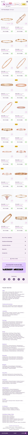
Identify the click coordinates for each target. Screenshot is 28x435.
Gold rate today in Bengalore (8, 417)
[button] (15, 433)
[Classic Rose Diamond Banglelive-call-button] (26, 75)
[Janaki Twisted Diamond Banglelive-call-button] (26, 31)
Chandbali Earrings (14, 325)
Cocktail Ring (5, 337)
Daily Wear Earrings (19, 326)
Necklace (4, 344)
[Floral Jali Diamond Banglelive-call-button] (26, 97)
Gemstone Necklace (6, 346)
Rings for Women (5, 407)
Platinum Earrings (5, 322)
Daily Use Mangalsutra (17, 393)
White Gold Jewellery (6, 315)
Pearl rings (4, 338)
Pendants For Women (6, 409)
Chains (18, 313)
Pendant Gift (10, 297)
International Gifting (20, 296)
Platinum (4, 313)
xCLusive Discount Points (20, 428)
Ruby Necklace (14, 346)
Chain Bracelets (5, 359)
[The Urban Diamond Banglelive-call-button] (12, 97)
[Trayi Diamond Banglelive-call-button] (26, 208)
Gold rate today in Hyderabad (8, 416)
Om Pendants (19, 382)
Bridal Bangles (13, 367)
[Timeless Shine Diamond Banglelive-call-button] (12, 186)
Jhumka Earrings (19, 322)
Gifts (3, 290)
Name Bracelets (12, 359)
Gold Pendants (5, 381)
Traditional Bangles (12, 368)
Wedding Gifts (5, 298)
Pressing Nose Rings (11, 375)
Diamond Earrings (11, 321)
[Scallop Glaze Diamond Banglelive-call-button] (12, 230)
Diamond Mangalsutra (14, 389)
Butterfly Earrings (5, 327)
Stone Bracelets (19, 359)
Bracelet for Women (6, 408)
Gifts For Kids (11, 295)
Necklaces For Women (6, 348)
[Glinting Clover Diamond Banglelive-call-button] (12, 53)
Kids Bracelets (19, 356)
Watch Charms (13, 313)
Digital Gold (20, 305)
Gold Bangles (4, 366)
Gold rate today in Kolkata (7, 422)
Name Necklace (21, 348)
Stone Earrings (11, 326)
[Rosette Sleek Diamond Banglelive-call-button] (12, 119)
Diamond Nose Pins (18, 374)
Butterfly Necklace (13, 349)
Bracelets (4, 355)
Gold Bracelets (5, 356)
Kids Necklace (19, 345)
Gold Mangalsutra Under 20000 (8, 392)
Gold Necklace (5, 345)
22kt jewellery (21, 312)
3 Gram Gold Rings (17, 338)
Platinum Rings (17, 333)
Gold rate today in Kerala (7, 420)
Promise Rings (10, 338)
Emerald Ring (14, 336)
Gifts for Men (5, 292)
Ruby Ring (9, 336)
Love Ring (10, 337)
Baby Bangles (5, 368)
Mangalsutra (5, 387)
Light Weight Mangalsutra (7, 393)
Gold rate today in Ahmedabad (20, 422)
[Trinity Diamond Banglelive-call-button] (12, 164)
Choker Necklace (21, 346)
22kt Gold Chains (20, 351)
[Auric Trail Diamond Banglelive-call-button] (26, 119)
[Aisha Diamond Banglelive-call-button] (26, 53)
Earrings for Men (12, 400)
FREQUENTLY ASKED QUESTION (14, 429)
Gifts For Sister (17, 295)
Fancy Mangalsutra (6, 391)
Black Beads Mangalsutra (15, 391)
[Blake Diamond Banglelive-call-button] (26, 230)
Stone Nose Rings (19, 375)
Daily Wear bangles (6, 367)
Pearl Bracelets (5, 358)
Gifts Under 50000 (14, 293)
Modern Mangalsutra (6, 390)
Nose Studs (4, 375)
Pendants (4, 379)
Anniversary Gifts (20, 294)
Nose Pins (4, 372)
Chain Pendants (13, 382)
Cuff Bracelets (5, 360)
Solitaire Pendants (20, 381)
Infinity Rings (21, 337)
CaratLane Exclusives (7, 304)
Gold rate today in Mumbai (7, 418)
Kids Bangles (18, 366)
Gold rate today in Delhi (18, 418)
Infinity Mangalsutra (6, 394)
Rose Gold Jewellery (13, 314)
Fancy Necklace (5, 351)
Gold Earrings (4, 321)
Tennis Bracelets (20, 358)
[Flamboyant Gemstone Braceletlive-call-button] (12, 208)
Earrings (4, 320)
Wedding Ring (18, 335)
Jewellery (4, 311)
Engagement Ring (5, 335)
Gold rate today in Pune (17, 420)
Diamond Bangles (11, 366)
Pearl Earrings (17, 323)
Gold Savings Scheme (6, 306)
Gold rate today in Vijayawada (8, 421)
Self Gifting (10, 305)
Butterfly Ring (15, 337)
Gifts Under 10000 (18, 292)
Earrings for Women (13, 407)
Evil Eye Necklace (12, 347)
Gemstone (15, 312)
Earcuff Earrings (21, 325)
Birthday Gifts (13, 294)
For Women (5, 406)
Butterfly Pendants (6, 383)
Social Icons (8, 270)
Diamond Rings (5, 333)
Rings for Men (5, 400)
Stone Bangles (19, 367)
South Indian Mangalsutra (16, 390)
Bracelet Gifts (16, 297)
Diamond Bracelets (12, 356)
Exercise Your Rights (6, 428)
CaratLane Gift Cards (6, 294)
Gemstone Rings (12, 334)
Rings (3, 331)
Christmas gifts (11, 292)
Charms (8, 313)
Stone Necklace (5, 349)
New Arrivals (4, 305)
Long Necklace (15, 348)
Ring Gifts (10, 298)
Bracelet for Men (19, 400)
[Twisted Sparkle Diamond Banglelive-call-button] (26, 142)
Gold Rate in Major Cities (8, 414)
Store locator (14, 306)
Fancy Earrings (5, 326)
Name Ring (20, 336)
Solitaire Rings (5, 334)
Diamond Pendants (12, 381)
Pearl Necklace (5, 347)
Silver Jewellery (5, 314)
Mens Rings (18, 334)
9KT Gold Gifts (15, 298)
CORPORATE (13, 428)
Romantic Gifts (5, 295)
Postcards (15, 305)
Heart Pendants (13, 383)
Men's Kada (4, 401)
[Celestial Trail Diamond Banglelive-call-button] (26, 164)
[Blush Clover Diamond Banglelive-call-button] (12, 31)
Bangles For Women (14, 408)
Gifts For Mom (5, 296)
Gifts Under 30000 (6, 293)
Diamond (6, 312)
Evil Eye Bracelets (12, 358)
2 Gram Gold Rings (5, 339)
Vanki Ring (4, 336)
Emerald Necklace (13, 351)
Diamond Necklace (12, 345)
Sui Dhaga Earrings (6, 325)
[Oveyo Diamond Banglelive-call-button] (12, 142)
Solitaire (10, 312)
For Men (4, 399)
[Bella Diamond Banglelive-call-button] (12, 75)
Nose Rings (4, 374)
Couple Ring (12, 335)
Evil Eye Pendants (5, 382)
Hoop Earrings (5, 323)
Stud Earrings (11, 323)
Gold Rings (11, 333)
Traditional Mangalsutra (19, 392)
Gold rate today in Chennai (7, 415)
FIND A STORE (15, 258)
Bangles (4, 364)
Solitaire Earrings (19, 321)
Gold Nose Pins (10, 374)
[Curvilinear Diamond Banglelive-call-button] (26, 186)
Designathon (20, 306)
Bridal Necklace (20, 349)
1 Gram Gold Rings (13, 339)
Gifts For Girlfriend (12, 296)
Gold (3, 312)
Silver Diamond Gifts (6, 299)
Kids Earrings (12, 322)
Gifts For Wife (5, 297)
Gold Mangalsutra (5, 389)
